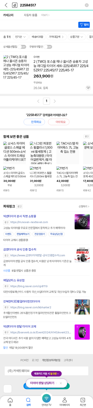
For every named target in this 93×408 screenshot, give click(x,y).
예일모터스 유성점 (13, 280)
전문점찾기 (39, 234)
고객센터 (68, 360)
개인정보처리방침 (51, 360)
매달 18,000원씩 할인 (18, 347)
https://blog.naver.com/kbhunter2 (30, 307)
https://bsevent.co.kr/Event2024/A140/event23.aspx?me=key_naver (41, 332)
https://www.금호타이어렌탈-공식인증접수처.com (37, 255)
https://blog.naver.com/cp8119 (28, 286)
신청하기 (83, 206)
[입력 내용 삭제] (87, 5)
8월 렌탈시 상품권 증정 (19, 270)
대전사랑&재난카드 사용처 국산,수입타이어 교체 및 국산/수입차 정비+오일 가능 (44, 291)
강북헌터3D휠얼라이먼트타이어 (21, 301)
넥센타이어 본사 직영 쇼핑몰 (19, 216)
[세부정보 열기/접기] (83, 370)
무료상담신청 (56, 234)
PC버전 (25, 360)
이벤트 (8, 234)
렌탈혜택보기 (23, 234)
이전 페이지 (38, 101)
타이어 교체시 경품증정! (15, 240)
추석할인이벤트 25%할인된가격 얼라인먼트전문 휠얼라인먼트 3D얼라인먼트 (37, 314)
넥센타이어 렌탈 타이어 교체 (19, 326)
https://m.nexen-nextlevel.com (29, 222)
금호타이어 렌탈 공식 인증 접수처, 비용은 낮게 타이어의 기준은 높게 (37, 263)
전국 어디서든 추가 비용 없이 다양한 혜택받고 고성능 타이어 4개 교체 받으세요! (37, 340)
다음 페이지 (54, 101)
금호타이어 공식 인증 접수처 (19, 249)
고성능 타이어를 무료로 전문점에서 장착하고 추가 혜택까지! (34, 228)
